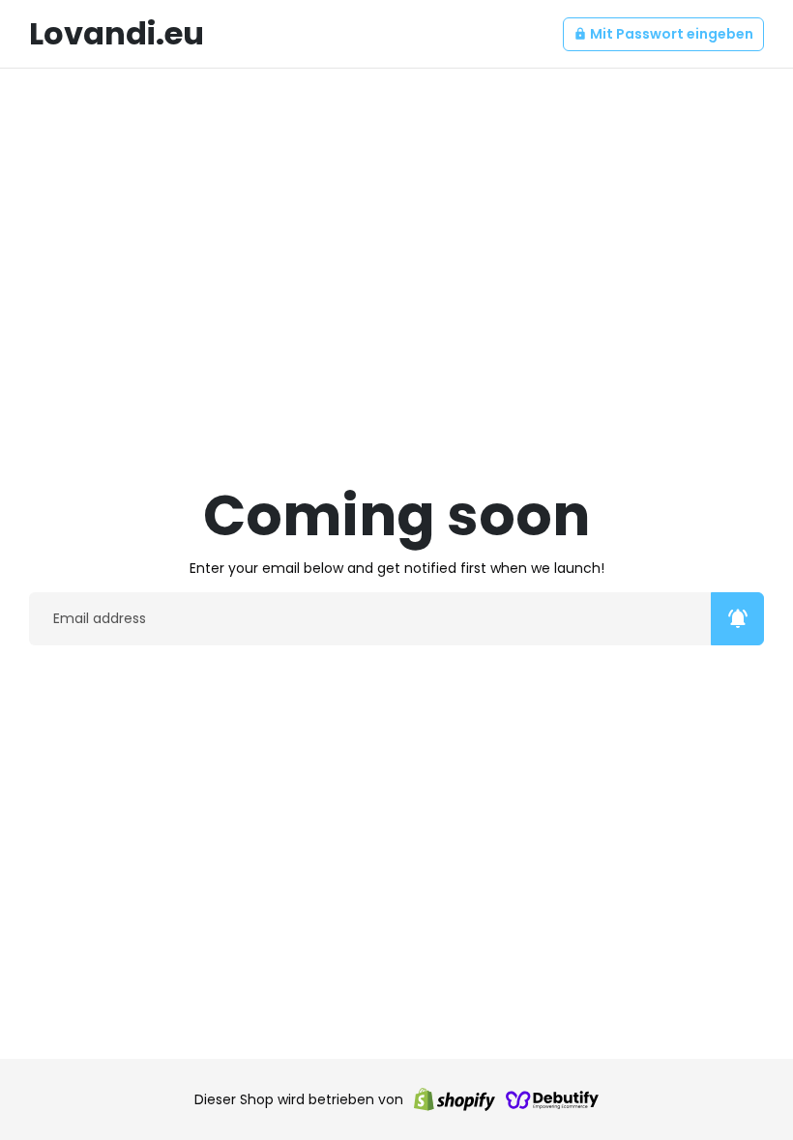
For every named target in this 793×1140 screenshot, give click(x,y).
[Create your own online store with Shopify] (454, 1099)
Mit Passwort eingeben (663, 33)
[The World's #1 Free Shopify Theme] (552, 1099)
